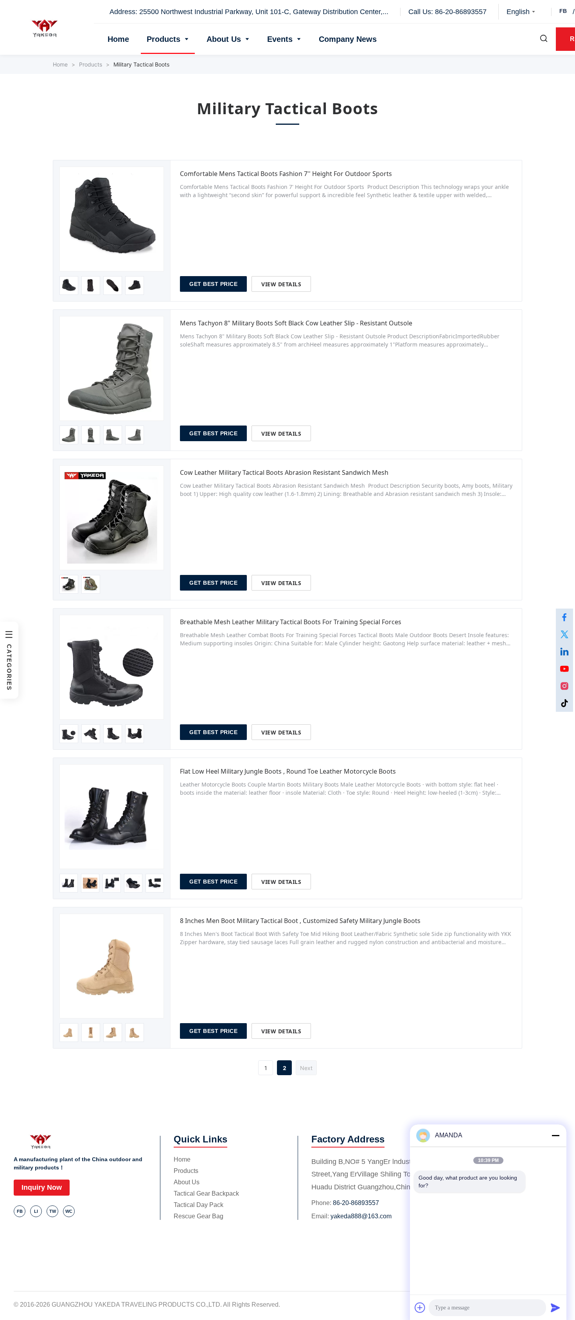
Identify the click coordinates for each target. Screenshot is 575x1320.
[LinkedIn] (564, 651)
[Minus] (555, 1135)
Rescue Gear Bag (198, 1216)
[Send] (555, 1307)
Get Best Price (213, 284)
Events (280, 39)
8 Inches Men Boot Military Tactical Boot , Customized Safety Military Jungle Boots (300, 920)
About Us (224, 39)
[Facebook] (564, 617)
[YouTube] (564, 668)
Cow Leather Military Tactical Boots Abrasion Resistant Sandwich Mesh (284, 472)
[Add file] (420, 1307)
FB (563, 11)
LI (36, 1211)
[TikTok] (564, 703)
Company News (348, 39)
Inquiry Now (42, 1187)
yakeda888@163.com (361, 1216)
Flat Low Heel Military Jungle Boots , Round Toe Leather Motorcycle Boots (288, 771)
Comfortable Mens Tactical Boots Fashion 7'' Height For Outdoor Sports (286, 173)
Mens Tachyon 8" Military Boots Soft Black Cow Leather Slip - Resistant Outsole (296, 323)
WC (68, 1211)
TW (52, 1211)
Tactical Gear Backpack (206, 1193)
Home (118, 39)
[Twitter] (564, 634)
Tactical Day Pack (198, 1204)
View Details (281, 284)
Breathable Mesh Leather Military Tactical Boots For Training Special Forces (290, 622)
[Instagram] (564, 686)
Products (163, 39)
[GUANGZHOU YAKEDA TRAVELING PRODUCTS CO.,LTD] (47, 28)
